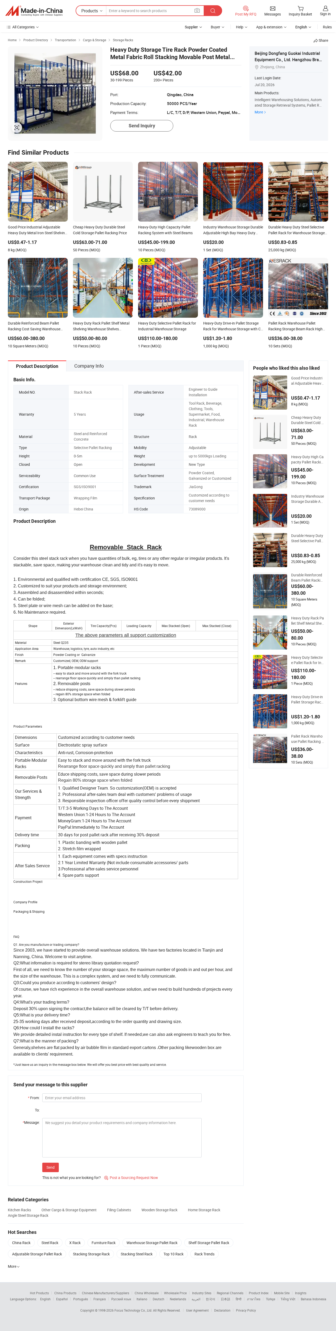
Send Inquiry (142, 125)
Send (50, 1167)
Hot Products (39, 1293)
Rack (193, 436)
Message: (31, 1122)
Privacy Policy (246, 1310)
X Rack (75, 1242)
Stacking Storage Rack (91, 1253)
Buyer (215, 26)
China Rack (21, 1242)
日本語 (225, 1299)
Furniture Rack (104, 1242)
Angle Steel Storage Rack (28, 1215)
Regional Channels (230, 1293)
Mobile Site (282, 1293)
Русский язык (121, 1299)
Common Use (85, 475)
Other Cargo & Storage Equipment (69, 1209)
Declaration (222, 1310)
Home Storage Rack (204, 1209)
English (45, 1299)
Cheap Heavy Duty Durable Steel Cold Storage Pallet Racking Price (307, 420)
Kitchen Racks (19, 1209)
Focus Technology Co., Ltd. (133, 1310)
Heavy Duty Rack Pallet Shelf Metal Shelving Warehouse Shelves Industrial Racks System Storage (307, 620)
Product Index (259, 1293)
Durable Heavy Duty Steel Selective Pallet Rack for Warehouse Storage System (307, 538)
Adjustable (197, 447)
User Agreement (197, 1310)
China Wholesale (147, 1293)
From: (34, 1097)
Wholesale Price (175, 1293)
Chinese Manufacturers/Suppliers (105, 1293)
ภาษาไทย (253, 1299)
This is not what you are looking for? (71, 1177)
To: (37, 1110)
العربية (196, 1299)
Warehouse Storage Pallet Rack (152, 1242)
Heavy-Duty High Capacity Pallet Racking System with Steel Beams (307, 459)
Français (99, 1299)
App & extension (269, 26)
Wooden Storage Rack (159, 1209)
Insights (300, 1293)
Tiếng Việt (288, 1299)
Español (62, 1299)
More (259, 111)
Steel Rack (49, 1242)
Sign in (325, 13)
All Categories (23, 26)
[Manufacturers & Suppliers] (33, 10)
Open (78, 464)
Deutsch (158, 1299)
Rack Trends (204, 1253)
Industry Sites (201, 1293)
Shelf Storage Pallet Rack (208, 1242)
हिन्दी (239, 1299)
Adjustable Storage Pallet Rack (37, 1253)
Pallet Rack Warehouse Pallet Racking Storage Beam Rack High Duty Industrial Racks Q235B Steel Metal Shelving (307, 739)
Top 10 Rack (173, 1253)
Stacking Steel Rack (137, 1253)
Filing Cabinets (119, 1209)
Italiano (141, 1299)
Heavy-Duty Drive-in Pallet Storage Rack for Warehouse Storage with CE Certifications (307, 699)
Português (80, 1299)
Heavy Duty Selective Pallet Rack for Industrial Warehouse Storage (307, 660)
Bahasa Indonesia (313, 1299)
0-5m (78, 455)
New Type (197, 464)
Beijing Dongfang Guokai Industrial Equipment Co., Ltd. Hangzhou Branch (288, 59)
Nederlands (178, 1299)
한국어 (210, 1299)
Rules (327, 26)
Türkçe (270, 1299)
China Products (65, 1293)
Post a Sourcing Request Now (131, 1177)
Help (239, 26)
